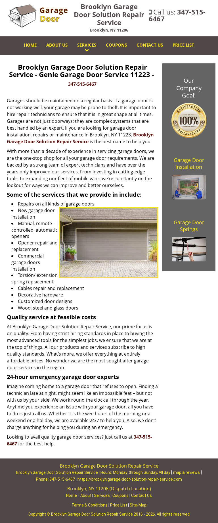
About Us (57, 45)
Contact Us (150, 45)
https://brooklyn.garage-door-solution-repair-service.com (129, 479)
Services (86, 45)
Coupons (116, 45)
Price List (183, 45)
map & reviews (187, 472)
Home (30, 45)
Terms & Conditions (90, 505)
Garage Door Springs (189, 226)
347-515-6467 (177, 15)
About (85, 495)
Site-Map (138, 505)
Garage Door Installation (189, 163)
